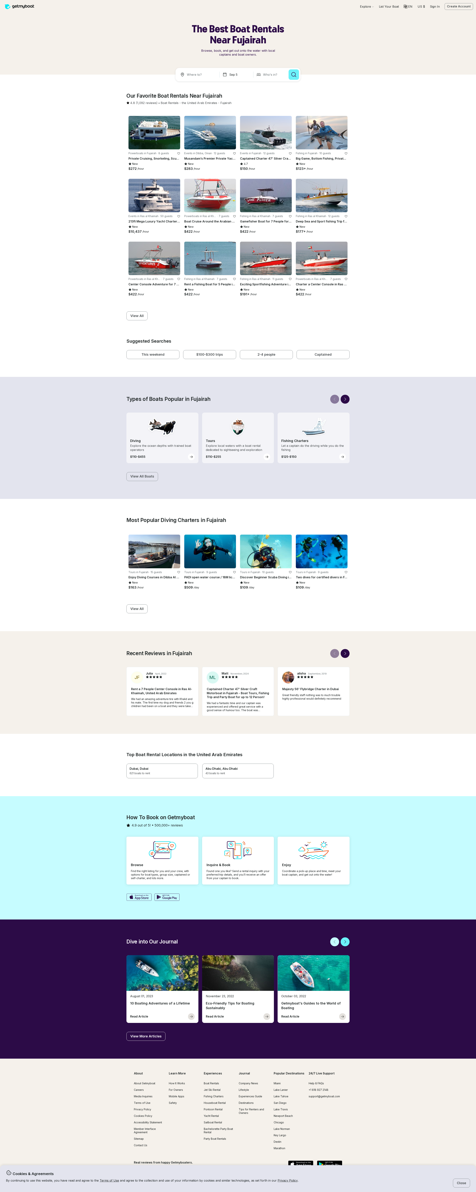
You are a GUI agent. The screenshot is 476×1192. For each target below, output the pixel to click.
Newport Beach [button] (283, 1115)
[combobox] (198, 75)
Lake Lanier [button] (281, 1089)
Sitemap (139, 1138)
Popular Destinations (289, 1073)
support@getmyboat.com (324, 1096)
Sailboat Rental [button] (213, 1122)
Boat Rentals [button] (211, 1083)
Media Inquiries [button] (143, 1096)
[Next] (345, 399)
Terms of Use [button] (109, 1180)
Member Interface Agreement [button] (145, 1130)
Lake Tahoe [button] (281, 1096)
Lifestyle (244, 1089)
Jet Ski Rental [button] (212, 1089)
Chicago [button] (279, 1122)
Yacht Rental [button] (211, 1115)
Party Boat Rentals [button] (215, 1138)
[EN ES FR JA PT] (408, 6)
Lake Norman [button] (282, 1128)
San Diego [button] (280, 1102)
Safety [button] (173, 1102)
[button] (389, 6)
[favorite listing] (178, 153)
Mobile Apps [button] (176, 1096)
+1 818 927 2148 (318, 1089)
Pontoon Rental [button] (213, 1109)
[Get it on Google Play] (167, 897)
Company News (248, 1083)
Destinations (246, 1102)
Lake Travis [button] (281, 1109)
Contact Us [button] (140, 1145)
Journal (244, 1073)
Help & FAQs (316, 1083)
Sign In (435, 6)
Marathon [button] (279, 1148)
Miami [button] (277, 1083)
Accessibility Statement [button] (148, 1122)
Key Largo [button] (280, 1135)
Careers (139, 1089)
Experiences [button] (213, 1073)
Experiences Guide (250, 1096)
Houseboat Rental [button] (215, 1102)
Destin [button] (277, 1141)
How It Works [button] (177, 1083)
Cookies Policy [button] (143, 1115)
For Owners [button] (176, 1089)
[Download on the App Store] (139, 897)
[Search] (294, 74)
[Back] (334, 399)
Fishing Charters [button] (213, 1096)
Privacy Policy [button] (288, 1180)
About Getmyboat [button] (144, 1083)
